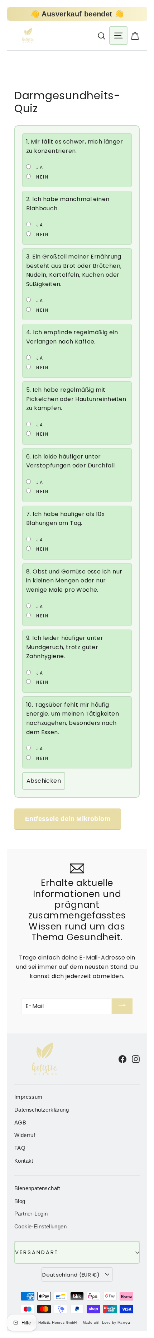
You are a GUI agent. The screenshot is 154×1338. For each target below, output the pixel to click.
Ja (38, 167)
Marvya (123, 1322)
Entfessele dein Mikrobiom (67, 818)
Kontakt (23, 1161)
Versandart (37, 1252)
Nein (41, 177)
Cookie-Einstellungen (40, 1226)
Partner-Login (31, 1214)
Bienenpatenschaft (37, 1188)
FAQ (19, 1148)
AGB (20, 1123)
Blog (19, 1201)
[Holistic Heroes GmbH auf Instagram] (136, 1058)
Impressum (28, 1097)
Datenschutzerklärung (41, 1110)
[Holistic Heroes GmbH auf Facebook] (122, 1058)
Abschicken (44, 781)
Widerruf (24, 1135)
